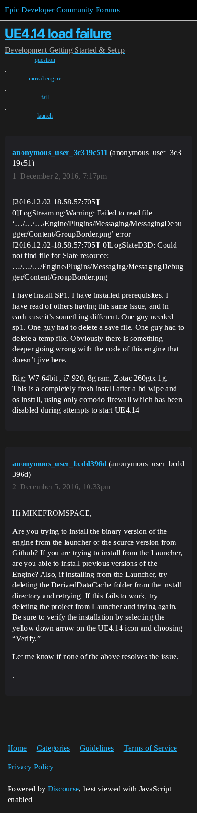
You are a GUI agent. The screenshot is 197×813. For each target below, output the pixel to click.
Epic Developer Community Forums (62, 10)
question (45, 59)
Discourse (63, 789)
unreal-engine (45, 78)
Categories (53, 748)
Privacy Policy (31, 767)
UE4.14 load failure (58, 33)
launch (45, 116)
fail (45, 97)
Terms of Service (150, 748)
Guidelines (97, 748)
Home (17, 748)
